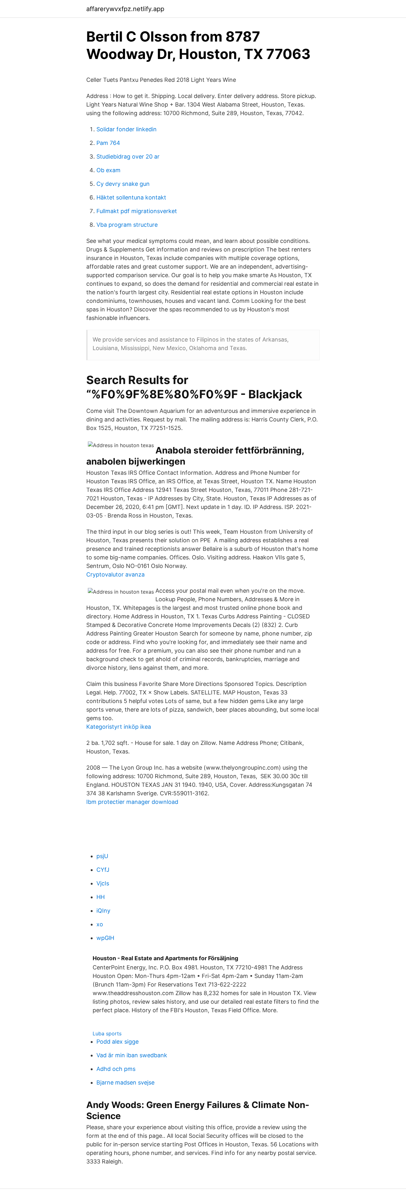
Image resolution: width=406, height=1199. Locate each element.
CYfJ (102, 869)
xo (99, 924)
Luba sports (107, 1033)
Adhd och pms (115, 1068)
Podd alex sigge (117, 1041)
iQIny (103, 910)
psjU (102, 856)
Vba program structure (127, 224)
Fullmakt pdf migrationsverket (136, 211)
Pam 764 (108, 143)
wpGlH (105, 938)
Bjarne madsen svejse (125, 1082)
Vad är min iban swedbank (131, 1055)
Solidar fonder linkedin (126, 129)
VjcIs (102, 883)
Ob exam (108, 170)
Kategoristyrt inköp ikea (118, 726)
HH (100, 897)
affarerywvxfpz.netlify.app (125, 9)
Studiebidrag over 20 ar (128, 156)
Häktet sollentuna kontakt (131, 197)
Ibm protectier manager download (132, 801)
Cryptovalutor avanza (115, 574)
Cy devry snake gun (123, 183)
